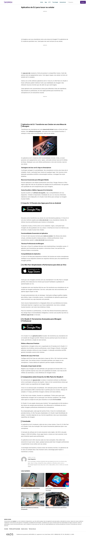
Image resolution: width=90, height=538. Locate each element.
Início (41, 2)
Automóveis (63, 2)
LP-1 (49, 2)
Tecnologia (55, 2)
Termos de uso (32, 528)
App (46, 2)
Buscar (83, 2)
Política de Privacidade (14, 528)
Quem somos (24, 528)
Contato (6, 528)
